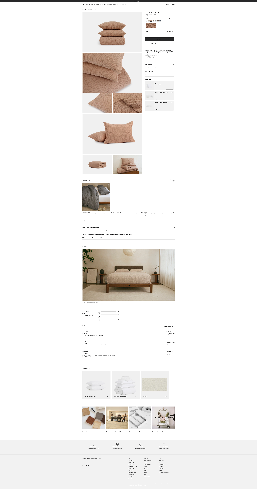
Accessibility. (139, 485)
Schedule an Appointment (164, 472)
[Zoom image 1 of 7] (112, 32)
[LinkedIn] (86, 465)
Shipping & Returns (149, 71)
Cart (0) (173, 4)
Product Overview (148, 47)
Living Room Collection (132, 466)
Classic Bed (130, 460)
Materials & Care (148, 64)
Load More (95, 362)
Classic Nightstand (132, 472)
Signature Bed (131, 464)
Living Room (96, 4)
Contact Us (161, 468)
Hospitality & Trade (148, 460)
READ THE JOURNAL (156, 434)
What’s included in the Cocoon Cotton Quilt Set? (92, 237)
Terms (146, 484)
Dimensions (147, 61)
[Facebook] (84, 465)
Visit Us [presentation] (107, 430)
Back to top (171, 362)
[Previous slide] (171, 180)
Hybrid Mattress (131, 474)
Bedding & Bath (103, 4)
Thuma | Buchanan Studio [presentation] (158, 430)
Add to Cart (159, 39)
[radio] (146, 21)
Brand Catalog (147, 476)
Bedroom (91, 4)
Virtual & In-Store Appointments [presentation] (136, 430)
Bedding (84, 9)
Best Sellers (115, 4)
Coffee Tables (131, 468)
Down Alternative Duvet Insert (161, 92)
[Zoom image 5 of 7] (112, 134)
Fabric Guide (130, 476)
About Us (146, 468)
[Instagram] (82, 465)
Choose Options (169, 89)
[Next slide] (173, 180)
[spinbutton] (156, 99)
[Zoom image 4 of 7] (127, 103)
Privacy (149, 484)
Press (145, 470)
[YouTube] (88, 465)
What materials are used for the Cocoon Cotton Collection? (95, 224)
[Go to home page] (85, 4)
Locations (124, 4)
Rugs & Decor (109, 4)
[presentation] (149, 85)
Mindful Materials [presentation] (86, 430)
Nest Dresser (131, 470)
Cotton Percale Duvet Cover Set (161, 82)
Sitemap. (144, 485)
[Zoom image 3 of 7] (97, 103)
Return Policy (161, 464)
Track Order (161, 460)
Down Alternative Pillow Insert (161, 102)
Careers (145, 472)
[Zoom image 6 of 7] (97, 164)
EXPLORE (84, 435)
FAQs (146, 74)
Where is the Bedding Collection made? (90, 227)
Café (145, 474)
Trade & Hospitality (251, 1)
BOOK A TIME (131, 435)
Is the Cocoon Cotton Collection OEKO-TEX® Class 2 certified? (95, 231)
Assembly (161, 470)
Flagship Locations (147, 464)
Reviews (145, 466)
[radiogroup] (159, 21)
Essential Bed (131, 462)
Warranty (161, 466)
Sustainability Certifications (151, 68)
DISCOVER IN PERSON (110, 435)
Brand (120, 4)
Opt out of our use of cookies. (157, 484)
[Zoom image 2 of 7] (112, 73)
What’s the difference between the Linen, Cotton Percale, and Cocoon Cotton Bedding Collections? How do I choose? (107, 234)
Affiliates (146, 462)
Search (167, 4)
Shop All (130, 478)
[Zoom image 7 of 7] (127, 164)
